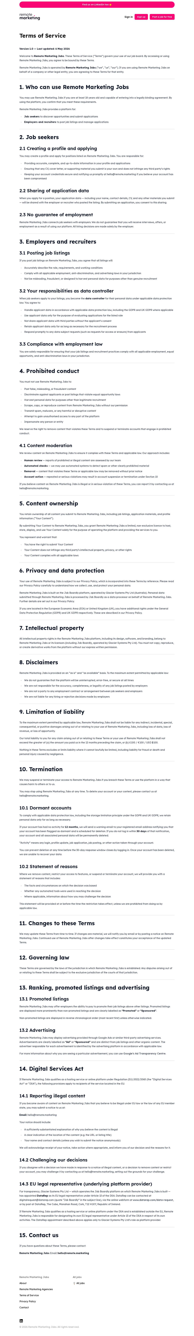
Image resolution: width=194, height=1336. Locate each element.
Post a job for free (162, 16)
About (23, 1283)
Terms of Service (29, 1295)
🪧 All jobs (79, 1283)
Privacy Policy (27, 1301)
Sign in (129, 16)
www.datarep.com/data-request (153, 1199)
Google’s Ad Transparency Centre (144, 1053)
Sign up (141, 16)
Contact (24, 1307)
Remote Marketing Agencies (36, 1289)
